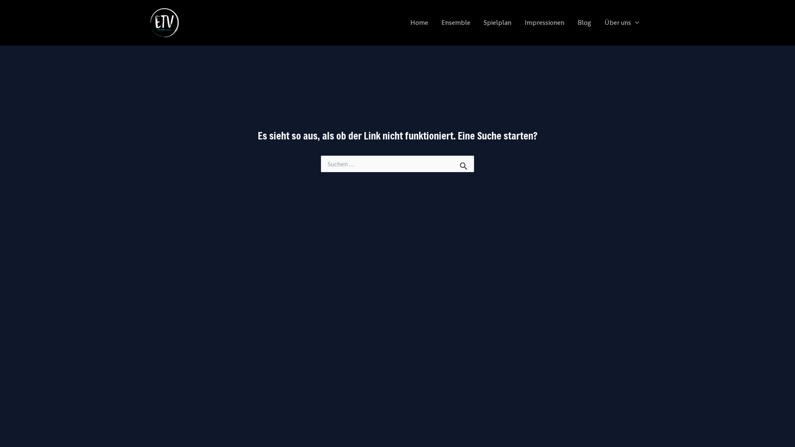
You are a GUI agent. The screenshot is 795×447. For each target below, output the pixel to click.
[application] (635, 22)
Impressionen (544, 22)
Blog (584, 22)
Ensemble (455, 22)
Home (419, 22)
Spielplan (497, 22)
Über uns (618, 22)
